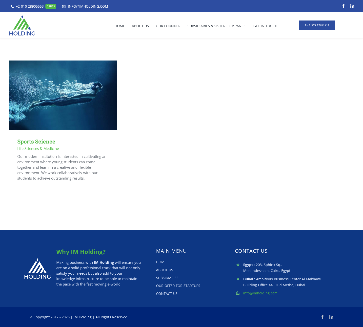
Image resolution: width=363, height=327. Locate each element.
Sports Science (55, 95)
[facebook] (343, 6)
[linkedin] (352, 6)
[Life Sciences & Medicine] (63, 95)
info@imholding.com (260, 293)
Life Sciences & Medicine (38, 148)
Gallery (70, 95)
